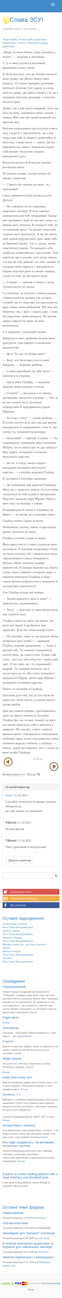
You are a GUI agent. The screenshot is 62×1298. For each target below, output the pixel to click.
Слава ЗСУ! (26, 19)
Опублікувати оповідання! (24, 898)
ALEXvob (44, 1251)
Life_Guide (44, 1238)
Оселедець (11, 1027)
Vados (9, 795)
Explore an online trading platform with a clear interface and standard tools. (30, 1175)
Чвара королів (13, 1212)
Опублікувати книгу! (21, 891)
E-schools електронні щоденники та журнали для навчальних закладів (28, 1245)
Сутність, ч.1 (11, 1094)
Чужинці (7, 958)
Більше (33, 1012)
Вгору (31, 1289)
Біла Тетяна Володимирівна (17, 927)
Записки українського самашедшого (28, 1257)
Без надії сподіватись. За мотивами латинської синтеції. (28, 1144)
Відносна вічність (12, 951)
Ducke (6, 947)
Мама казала (12, 1058)
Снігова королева (15, 1223)
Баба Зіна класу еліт (17, 1077)
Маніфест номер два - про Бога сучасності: (25, 944)
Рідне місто (11, 1017)
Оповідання (14, 981)
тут (23, 774)
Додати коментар (19, 860)
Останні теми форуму (23, 1207)
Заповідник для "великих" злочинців (29, 1233)
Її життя (8, 1041)
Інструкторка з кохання (15, 923)
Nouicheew (41, 1217)
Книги (22, 42)
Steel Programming (51, 1283)
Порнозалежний (14, 986)
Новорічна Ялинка (12, 937)
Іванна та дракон (11, 930)
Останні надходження (23, 918)
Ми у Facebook (18, 905)
